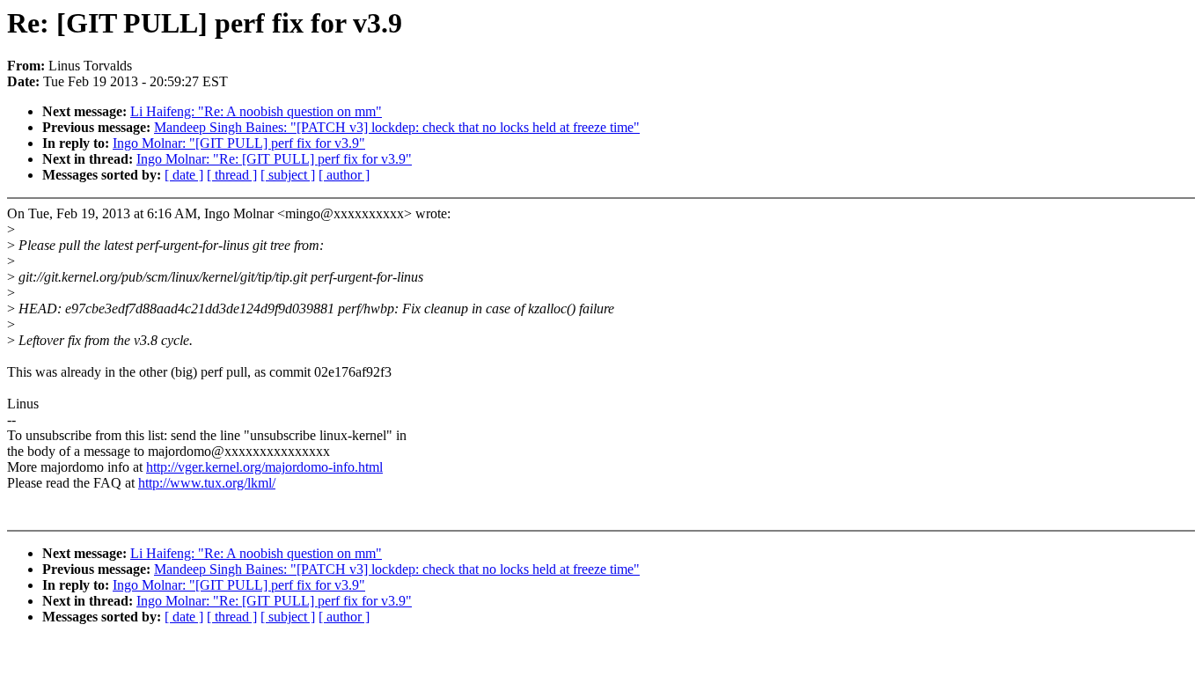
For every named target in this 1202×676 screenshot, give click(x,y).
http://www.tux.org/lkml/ (206, 482)
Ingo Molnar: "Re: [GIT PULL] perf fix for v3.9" (274, 158)
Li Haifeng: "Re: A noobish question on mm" (256, 111)
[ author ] (344, 174)
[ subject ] (287, 174)
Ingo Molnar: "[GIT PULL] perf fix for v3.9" (239, 143)
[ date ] (184, 174)
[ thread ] (232, 174)
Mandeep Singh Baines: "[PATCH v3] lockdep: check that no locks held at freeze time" (397, 127)
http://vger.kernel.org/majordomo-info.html (264, 466)
